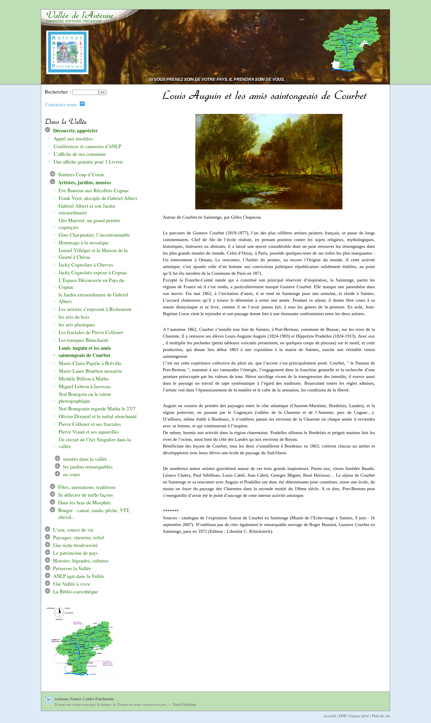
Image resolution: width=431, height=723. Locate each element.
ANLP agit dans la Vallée (78, 576)
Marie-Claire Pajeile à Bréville (90, 363)
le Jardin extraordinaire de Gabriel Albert (93, 298)
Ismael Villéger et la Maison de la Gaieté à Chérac (93, 253)
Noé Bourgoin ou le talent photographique (85, 397)
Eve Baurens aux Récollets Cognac (94, 190)
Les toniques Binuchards (83, 340)
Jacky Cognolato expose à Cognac (93, 272)
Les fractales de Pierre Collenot (91, 332)
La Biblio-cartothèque (75, 591)
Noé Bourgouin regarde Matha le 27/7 (97, 408)
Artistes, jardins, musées (84, 182)
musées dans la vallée (85, 458)
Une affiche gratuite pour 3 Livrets (88, 161)
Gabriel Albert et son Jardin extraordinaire (87, 209)
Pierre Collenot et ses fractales (90, 424)
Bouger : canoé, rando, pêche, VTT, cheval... (94, 513)
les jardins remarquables (88, 466)
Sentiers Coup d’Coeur (81, 174)
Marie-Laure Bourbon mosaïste (90, 370)
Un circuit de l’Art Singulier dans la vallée (95, 443)
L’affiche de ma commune (80, 154)
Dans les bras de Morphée (84, 502)
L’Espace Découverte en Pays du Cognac (91, 283)
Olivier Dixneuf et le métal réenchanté (98, 416)
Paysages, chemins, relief (78, 537)
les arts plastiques (77, 324)
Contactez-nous (62, 104)
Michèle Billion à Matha (83, 378)
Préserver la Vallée (72, 568)
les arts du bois (74, 316)
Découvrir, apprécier (75, 130)
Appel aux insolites (73, 138)
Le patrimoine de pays (75, 552)
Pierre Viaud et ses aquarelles (89, 431)
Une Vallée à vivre (71, 583)
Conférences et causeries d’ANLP (87, 146)
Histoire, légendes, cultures (80, 560)
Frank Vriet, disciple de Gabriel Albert (98, 198)
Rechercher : (58, 91)
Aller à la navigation (367, 5)
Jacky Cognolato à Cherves (86, 264)
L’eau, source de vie (73, 529)
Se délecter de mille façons (85, 494)
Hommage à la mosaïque (84, 242)
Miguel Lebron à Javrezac (85, 386)
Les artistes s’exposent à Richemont (95, 309)
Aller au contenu (323, 5)
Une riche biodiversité (75, 545)
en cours (71, 474)
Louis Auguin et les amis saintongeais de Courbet (85, 351)
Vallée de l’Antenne (79, 15)
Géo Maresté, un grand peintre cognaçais (89, 223)
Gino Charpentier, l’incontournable (94, 234)
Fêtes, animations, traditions (87, 487)
